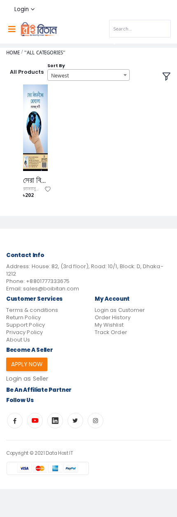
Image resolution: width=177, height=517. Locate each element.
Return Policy (23, 317)
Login (21, 9)
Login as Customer (120, 310)
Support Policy (25, 325)
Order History (112, 317)
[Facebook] (15, 420)
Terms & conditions (32, 310)
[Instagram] (95, 420)
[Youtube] (35, 420)
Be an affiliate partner (39, 390)
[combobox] (88, 75)
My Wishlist (109, 325)
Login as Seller (27, 378)
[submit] (112, 42)
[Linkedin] (55, 420)
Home (13, 52)
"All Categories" (44, 52)
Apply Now (27, 364)
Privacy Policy (24, 332)
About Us (18, 340)
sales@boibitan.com (51, 288)
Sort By (56, 66)
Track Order (111, 332)
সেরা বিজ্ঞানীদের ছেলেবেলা (35, 180)
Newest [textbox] (60, 75)
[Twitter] (75, 420)
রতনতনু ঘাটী (33, 189)
